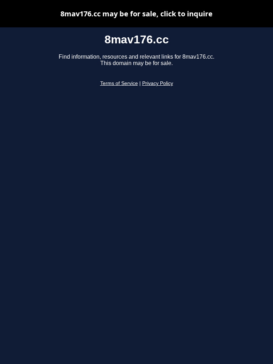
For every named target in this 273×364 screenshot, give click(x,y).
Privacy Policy (157, 83)
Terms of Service (119, 83)
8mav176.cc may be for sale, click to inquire (136, 13)
